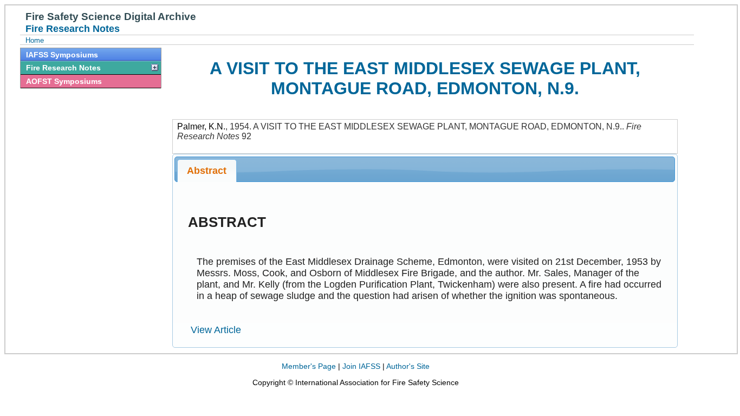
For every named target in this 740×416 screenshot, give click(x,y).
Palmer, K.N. (201, 126)
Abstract (206, 170)
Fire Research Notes (63, 67)
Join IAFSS (361, 366)
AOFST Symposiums (64, 81)
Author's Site (408, 366)
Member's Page (309, 366)
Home (34, 40)
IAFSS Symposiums (62, 54)
